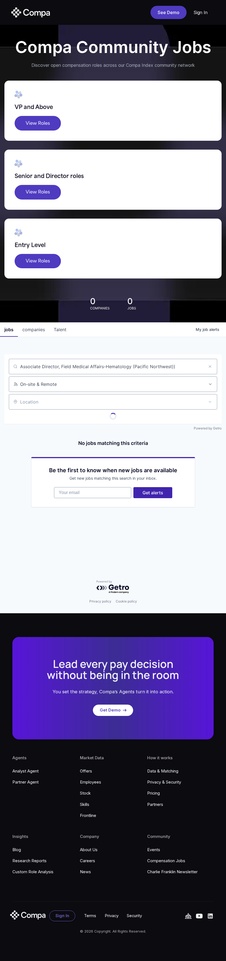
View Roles (38, 123)
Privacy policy (100, 601)
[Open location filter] (210, 402)
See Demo (168, 12)
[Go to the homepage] (27, 915)
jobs (9, 329)
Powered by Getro (208, 428)
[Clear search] (210, 366)
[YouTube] (188, 916)
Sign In (201, 12)
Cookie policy (126, 601)
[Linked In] (210, 916)
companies (33, 329)
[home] (30, 12)
